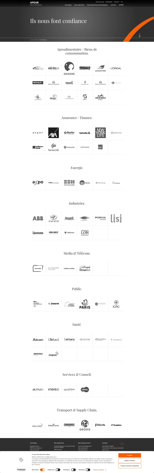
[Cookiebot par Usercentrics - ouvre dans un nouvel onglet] (21, 470)
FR (121, 1)
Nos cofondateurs (83, 448)
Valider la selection (129, 460)
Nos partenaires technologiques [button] (97, 5)
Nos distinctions (82, 450)
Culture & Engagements (85, 446)
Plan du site (105, 450)
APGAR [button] (121, 5)
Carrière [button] (113, 5)
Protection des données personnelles (113, 448)
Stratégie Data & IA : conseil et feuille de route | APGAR (64, 446)
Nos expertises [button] (79, 5)
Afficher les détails (98, 470)
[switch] (58, 470)
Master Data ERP (34, 450)
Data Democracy (34, 446)
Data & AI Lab (100, 1)
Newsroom (108, 1)
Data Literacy (58, 449)
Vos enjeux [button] (68, 5)
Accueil (32, 39)
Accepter (129, 455)
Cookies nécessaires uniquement (129, 465)
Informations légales (108, 446)
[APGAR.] (36, 3)
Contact (116, 1)
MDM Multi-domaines (36, 448)
